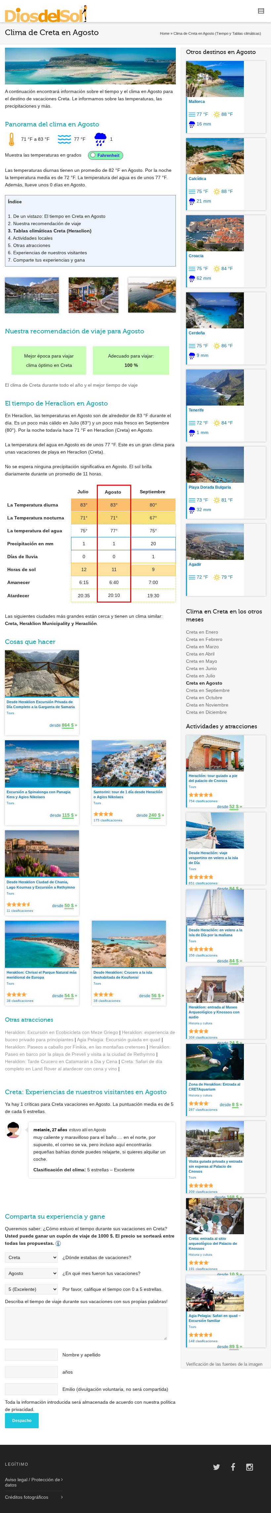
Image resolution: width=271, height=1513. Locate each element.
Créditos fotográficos (26, 1497)
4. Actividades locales (30, 238)
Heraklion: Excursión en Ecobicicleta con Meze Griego (61, 1032)
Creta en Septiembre (208, 690)
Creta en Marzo (202, 646)
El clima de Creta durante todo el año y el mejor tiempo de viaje (71, 385)
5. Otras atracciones (29, 245)
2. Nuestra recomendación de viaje (44, 223)
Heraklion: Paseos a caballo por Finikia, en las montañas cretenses (75, 1046)
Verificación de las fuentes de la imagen (224, 1364)
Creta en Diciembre (206, 712)
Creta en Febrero (204, 639)
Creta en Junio (201, 668)
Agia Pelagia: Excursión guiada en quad (118, 1039)
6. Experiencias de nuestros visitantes (47, 252)
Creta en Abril (200, 654)
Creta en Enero (202, 632)
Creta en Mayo (201, 661)
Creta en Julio (200, 675)
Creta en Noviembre (207, 705)
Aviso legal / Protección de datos (32, 1482)
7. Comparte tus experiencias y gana (46, 260)
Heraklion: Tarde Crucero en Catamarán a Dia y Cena (61, 1061)
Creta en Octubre (204, 697)
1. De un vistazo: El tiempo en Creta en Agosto (56, 216)
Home (165, 33)
